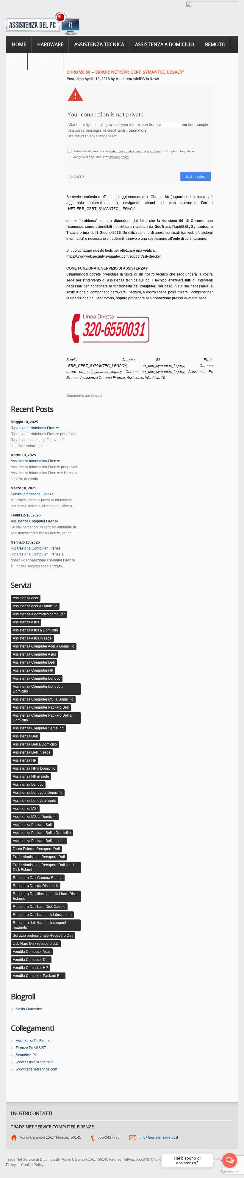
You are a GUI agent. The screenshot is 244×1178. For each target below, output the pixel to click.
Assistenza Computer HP (33, 670)
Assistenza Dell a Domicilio (35, 744)
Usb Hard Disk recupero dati (36, 944)
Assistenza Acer (25, 598)
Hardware (50, 44)
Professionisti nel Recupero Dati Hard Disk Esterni (43, 867)
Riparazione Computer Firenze (36, 548)
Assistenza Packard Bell (32, 825)
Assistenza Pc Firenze (33, 1041)
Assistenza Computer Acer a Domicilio (43, 646)
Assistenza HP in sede (31, 776)
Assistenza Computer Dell (34, 662)
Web (17, 61)
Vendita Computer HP (30, 968)
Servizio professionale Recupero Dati (43, 935)
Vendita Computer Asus (32, 952)
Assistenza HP (24, 760)
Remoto (215, 44)
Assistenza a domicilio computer (39, 614)
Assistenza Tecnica (99, 44)
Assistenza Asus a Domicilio (35, 630)
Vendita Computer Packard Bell (38, 976)
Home (19, 44)
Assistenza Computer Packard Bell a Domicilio (42, 717)
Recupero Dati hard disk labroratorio (42, 915)
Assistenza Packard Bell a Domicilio (42, 833)
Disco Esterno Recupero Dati (36, 849)
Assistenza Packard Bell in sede (39, 841)
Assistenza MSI (25, 809)
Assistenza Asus (26, 622)
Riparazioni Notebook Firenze (35, 428)
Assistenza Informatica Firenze (35, 461)
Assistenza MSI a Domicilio (35, 817)
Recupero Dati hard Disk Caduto (39, 907)
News (154, 79)
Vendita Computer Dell (31, 960)
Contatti (45, 61)
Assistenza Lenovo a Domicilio (37, 792)
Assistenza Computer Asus (34, 654)
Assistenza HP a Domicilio (34, 768)
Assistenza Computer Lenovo (36, 678)
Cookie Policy (32, 1165)
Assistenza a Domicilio (164, 44)
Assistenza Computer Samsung (38, 728)
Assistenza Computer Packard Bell (41, 707)
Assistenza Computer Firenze (34, 521)
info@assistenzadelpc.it (159, 1137)
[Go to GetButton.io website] (229, 1172)
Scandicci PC (26, 1055)
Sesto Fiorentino (29, 1009)
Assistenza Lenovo (28, 784)
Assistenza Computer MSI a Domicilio (43, 699)
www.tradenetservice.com (36, 1069)
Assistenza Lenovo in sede (34, 801)
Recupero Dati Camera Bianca (37, 878)
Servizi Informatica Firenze (32, 494)
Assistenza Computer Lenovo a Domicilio (38, 688)
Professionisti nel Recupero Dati (39, 857)
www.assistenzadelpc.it (34, 1062)
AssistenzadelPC (130, 79)
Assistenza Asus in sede (32, 638)
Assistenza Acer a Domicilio (35, 606)
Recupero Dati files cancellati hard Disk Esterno (44, 896)
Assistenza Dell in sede (32, 752)
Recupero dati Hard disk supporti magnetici (39, 925)
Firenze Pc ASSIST (31, 1048)
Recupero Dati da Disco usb (35, 886)
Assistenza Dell (25, 736)
